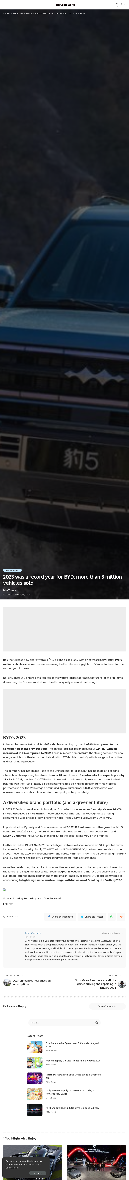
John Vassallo (9, 590)
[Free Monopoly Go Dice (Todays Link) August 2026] (34, 1063)
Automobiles (12, 570)
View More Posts (111, 933)
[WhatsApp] (112, 917)
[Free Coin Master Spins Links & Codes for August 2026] (34, 1047)
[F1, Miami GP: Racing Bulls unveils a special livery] (34, 1110)
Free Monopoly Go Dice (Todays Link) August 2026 (73, 1060)
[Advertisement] (64, 629)
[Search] (122, 4)
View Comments (107, 1006)
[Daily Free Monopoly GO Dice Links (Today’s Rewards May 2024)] (34, 1094)
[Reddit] (121, 917)
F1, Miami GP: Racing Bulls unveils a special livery (72, 1108)
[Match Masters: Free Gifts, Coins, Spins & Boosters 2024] (34, 1078)
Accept (38, 1173)
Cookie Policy (12, 1167)
